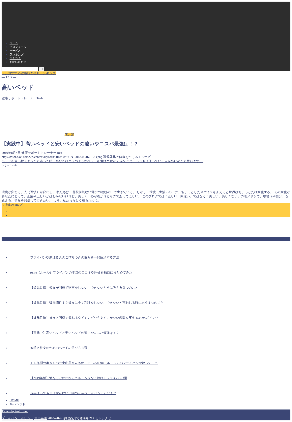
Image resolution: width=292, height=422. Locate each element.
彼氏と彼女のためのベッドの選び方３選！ (60, 348)
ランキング (16, 54)
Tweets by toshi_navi (15, 411)
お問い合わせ (18, 62)
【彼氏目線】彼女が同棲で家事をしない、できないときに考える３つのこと (84, 287)
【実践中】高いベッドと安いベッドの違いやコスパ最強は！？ (74, 332)
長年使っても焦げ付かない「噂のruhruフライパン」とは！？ (73, 393)
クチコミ (15, 58)
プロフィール (18, 46)
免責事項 (40, 418)
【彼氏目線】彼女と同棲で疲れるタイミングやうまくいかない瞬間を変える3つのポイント (94, 317)
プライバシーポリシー (17, 418)
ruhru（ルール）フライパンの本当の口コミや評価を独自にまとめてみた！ (82, 272)
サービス (15, 50)
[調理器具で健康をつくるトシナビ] (146, 33)
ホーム (14, 43)
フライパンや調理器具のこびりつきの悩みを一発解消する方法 (74, 257)
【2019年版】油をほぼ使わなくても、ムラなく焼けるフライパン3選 (78, 378)
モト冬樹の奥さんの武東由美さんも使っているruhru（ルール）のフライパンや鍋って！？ (94, 363)
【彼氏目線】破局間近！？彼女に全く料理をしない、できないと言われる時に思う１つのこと (97, 302)
